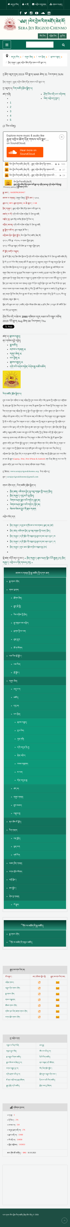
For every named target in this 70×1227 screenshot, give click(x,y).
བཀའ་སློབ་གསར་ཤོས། (12, 1017)
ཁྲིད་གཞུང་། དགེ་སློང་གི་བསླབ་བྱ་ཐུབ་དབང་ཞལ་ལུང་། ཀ (32, 542)
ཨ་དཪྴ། (41, 1045)
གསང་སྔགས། (14, 590)
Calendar (49, 13)
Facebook (20, 13)
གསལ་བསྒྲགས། (10, 999)
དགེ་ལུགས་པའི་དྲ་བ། (13, 1074)
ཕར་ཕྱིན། (17, 714)
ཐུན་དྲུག (17, 639)
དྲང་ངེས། (20, 730)
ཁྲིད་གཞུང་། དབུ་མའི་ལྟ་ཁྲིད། (22, 495)
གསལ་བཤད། (57, 4)
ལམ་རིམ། (17, 664)
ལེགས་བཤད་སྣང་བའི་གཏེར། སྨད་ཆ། (25, 500)
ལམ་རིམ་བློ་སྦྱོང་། (15, 656)
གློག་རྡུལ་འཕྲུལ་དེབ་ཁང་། (47, 1074)
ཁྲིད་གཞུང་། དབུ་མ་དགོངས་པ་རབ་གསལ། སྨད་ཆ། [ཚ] (31, 525)
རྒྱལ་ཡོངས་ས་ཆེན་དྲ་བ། (14, 1062)
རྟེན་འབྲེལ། (21, 755)
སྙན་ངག (17, 846)
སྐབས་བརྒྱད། (15, 336)
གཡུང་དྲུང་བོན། (11, 1051)
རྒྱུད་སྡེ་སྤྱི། (17, 606)
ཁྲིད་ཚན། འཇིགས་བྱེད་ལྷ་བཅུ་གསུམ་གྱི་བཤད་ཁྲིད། (31, 491)
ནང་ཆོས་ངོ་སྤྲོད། (15, 822)
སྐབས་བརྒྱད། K (16, 362)
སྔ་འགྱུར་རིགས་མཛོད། (13, 1057)
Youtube (37, 13)
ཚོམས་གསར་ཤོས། (11, 1005)
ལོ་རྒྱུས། (16, 904)
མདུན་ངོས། (14, 4)
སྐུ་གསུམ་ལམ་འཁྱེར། (21, 623)
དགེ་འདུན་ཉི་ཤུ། (23, 747)
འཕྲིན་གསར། (9, 982)
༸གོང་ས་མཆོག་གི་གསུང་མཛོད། (20, 942)
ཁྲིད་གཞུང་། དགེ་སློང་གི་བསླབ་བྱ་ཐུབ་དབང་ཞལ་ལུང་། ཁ (32, 536)
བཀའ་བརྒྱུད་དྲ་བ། (12, 1068)
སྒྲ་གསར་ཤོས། (14, 581)
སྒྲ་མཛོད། (13, 344)
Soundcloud (43, 13)
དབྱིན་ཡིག (52, 36)
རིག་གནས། (13, 830)
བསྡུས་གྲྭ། (17, 813)
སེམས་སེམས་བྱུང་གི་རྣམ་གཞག (23, 508)
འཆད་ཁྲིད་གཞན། (15, 863)
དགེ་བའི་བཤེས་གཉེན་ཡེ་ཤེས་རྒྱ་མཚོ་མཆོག (28, 366)
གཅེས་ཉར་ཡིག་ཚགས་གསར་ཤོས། (16, 1011)
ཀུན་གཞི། (20, 739)
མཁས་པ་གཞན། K (18, 349)
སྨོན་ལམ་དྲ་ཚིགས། (45, 1085)
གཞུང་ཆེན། (13, 681)
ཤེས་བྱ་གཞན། (14, 896)
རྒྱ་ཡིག (62, 36)
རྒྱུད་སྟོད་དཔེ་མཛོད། (13, 1085)
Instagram (31, 13)
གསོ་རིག (17, 855)
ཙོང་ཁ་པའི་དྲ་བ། (45, 1051)
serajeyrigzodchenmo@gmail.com (22, 477)
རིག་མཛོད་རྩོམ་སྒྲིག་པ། (22, 88)
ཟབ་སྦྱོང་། (12, 888)
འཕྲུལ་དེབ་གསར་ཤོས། (12, 988)
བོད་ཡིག (42, 36)
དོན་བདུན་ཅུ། (22, 780)
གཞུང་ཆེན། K (16, 353)
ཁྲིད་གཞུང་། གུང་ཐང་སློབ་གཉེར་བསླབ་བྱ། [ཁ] (28, 547)
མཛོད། (16, 697)
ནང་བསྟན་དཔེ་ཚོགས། (46, 1062)
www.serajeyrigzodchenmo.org (24, 471)
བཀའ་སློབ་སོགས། (15, 871)
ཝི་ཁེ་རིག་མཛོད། (44, 1057)
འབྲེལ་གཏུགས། (40, 4)
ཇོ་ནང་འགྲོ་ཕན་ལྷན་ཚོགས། (15, 1080)
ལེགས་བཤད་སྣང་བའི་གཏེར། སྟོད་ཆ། (25, 504)
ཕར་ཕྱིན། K (15, 357)
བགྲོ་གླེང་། (13, 880)
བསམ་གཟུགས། (22, 764)
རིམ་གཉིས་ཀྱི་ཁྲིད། (20, 614)
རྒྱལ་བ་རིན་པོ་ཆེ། (13, 1045)
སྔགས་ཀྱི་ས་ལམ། (20, 631)
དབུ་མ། (16, 706)
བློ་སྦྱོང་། (17, 672)
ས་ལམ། (20, 772)
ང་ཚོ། (26, 4)
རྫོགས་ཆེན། (18, 598)
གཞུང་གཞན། (18, 797)
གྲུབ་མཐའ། (18, 805)
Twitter (26, 13)
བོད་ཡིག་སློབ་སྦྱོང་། (45, 1068)
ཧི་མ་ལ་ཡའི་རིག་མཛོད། (47, 1080)
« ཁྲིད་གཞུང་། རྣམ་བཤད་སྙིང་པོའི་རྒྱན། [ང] (43, 558)
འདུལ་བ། (17, 689)
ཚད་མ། (16, 788)
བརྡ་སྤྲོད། (17, 838)
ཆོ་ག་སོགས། (18, 648)
